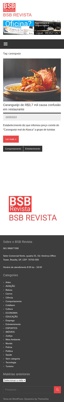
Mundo (9, 343)
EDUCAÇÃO (12, 316)
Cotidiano (10, 305)
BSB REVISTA (17, 14)
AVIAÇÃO (10, 286)
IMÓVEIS (10, 332)
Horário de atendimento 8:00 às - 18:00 (22, 267)
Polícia (9, 347)
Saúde (9, 355)
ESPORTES (11, 328)
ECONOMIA (11, 313)
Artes (8, 282)
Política (9, 351)
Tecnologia (11, 362)
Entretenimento (32, 148)
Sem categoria (13, 358)
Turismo (10, 366)
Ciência (9, 297)
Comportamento (13, 148)
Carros (9, 293)
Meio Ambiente (13, 339)
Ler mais (10, 139)
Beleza (9, 290)
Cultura (9, 309)
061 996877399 (11, 248)
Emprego (10, 320)
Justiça (9, 336)
